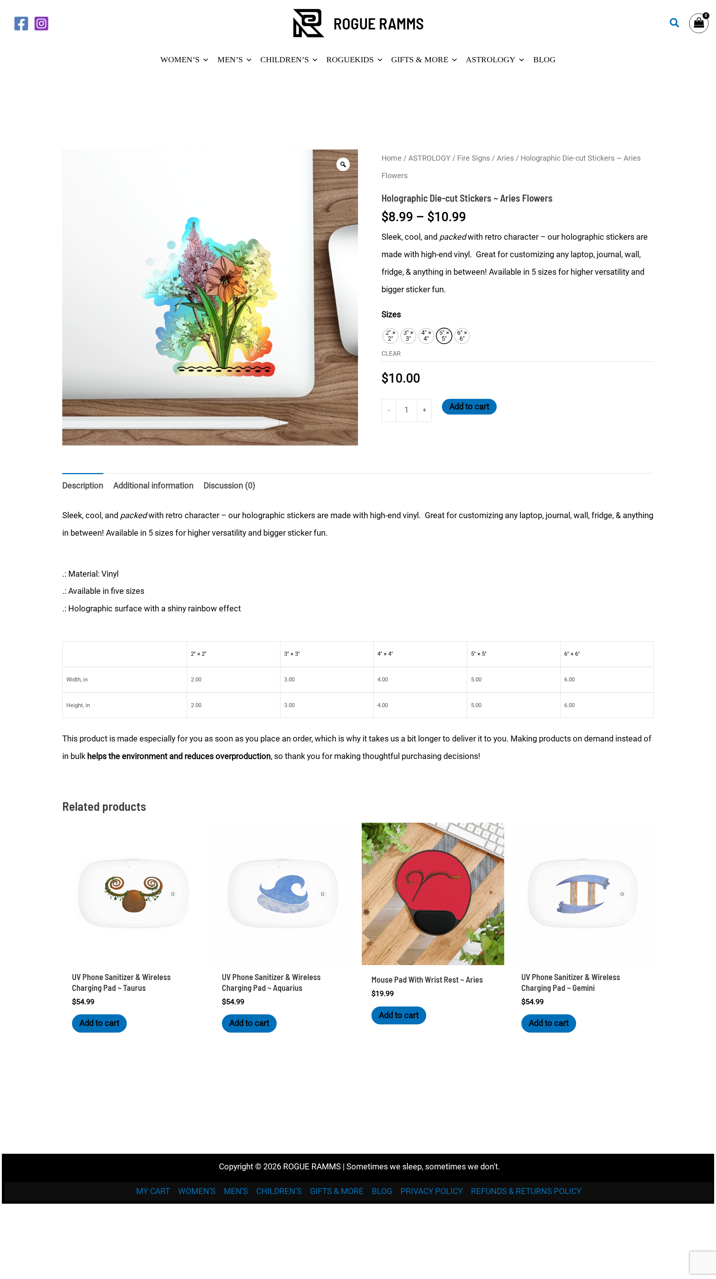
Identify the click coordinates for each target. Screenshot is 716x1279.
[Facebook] (21, 23)
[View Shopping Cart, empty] (699, 23)
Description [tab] (82, 485)
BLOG (382, 1191)
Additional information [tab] (153, 485)
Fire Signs (473, 158)
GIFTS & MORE (337, 1191)
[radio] (390, 335)
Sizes (391, 314)
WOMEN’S (197, 1191)
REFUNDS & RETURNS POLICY (526, 1191)
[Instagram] (41, 23)
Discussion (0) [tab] (229, 485)
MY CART (153, 1191)
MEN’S (236, 1191)
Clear (391, 353)
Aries (505, 158)
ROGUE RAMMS (378, 23)
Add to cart (469, 406)
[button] (675, 23)
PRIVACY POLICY (432, 1191)
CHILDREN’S (279, 1191)
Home (391, 158)
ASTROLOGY (429, 158)
